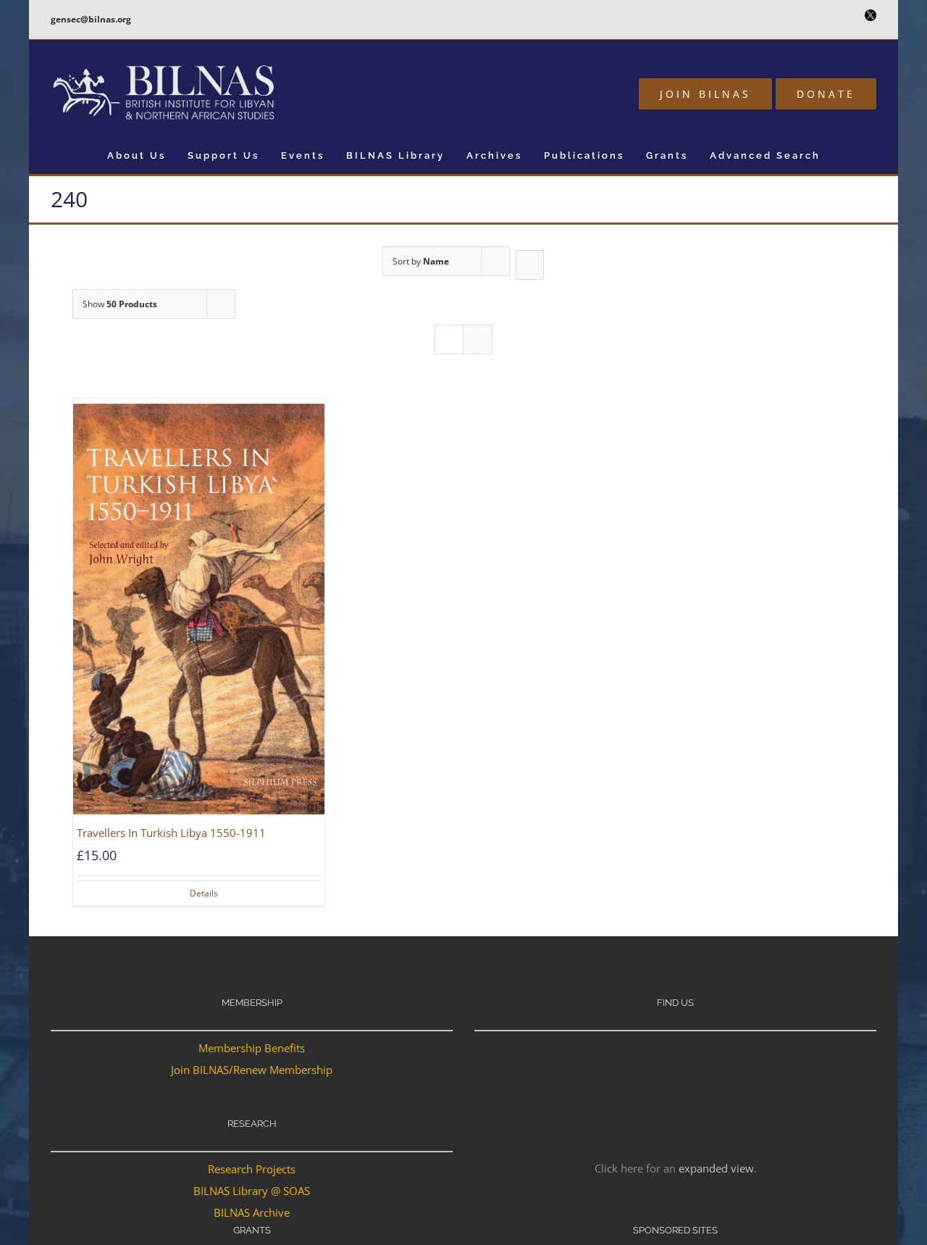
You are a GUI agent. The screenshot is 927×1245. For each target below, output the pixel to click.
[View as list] (478, 339)
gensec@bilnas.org (91, 19)
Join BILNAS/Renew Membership (251, 1069)
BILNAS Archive (252, 1212)
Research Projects (251, 1169)
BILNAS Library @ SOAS (251, 1190)
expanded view (716, 1168)
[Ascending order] (530, 265)
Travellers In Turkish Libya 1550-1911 (171, 832)
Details (204, 893)
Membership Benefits (251, 1048)
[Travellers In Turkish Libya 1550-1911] (198, 610)
